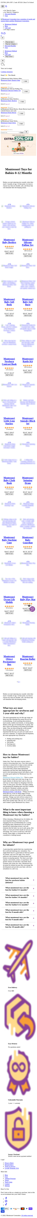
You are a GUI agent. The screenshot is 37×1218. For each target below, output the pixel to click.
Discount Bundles (10, 14)
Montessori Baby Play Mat (27, 598)
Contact (7, 1184)
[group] (9, 248)
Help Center (10, 29)
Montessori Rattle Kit (27, 360)
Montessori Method (11, 24)
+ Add (25, 81)
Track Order (8, 1182)
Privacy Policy (9, 1163)
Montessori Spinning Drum (27, 480)
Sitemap (7, 1186)
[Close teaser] (29, 606)
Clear (21, 132)
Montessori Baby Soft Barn (27, 302)
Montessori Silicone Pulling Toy (28, 242)
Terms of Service (10, 1166)
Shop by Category (12, 12)
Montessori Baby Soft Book (9, 302)
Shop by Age (10, 10)
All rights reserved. (27, 1215)
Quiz (6, 16)
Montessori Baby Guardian (27, 540)
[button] (32, 609)
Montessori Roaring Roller (27, 657)
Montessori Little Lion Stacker (9, 421)
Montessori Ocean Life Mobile (9, 599)
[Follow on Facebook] (6, 1199)
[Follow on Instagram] (6, 1202)
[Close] (2, 37)
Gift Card (8, 28)
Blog (6, 26)
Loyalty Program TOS (12, 1168)
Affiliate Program (10, 1178)
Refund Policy (9, 1165)
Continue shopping (7, 72)
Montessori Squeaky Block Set (27, 421)
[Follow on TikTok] (6, 1205)
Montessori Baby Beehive (9, 241)
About (7, 1180)
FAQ (6, 1177)
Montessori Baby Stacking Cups (9, 540)
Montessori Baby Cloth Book (9, 480)
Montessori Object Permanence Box (9, 660)
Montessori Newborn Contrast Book (9, 361)
